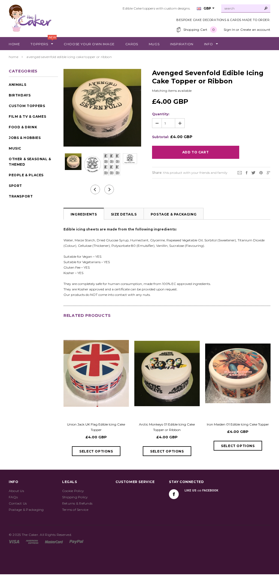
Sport (15, 186)
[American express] (32, 541)
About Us (16, 491)
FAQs (13, 497)
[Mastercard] (54, 541)
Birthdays (20, 95)
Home (13, 57)
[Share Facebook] (246, 172)
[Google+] (268, 172)
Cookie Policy (73, 491)
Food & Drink (23, 127)
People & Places (26, 175)
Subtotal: (160, 137)
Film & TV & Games (27, 116)
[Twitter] (253, 172)
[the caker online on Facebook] (174, 494)
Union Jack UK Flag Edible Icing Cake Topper (96, 427)
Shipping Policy (75, 497)
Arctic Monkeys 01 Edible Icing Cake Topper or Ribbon (167, 427)
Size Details (124, 214)
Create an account (255, 30)
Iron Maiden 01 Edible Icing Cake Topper (238, 424)
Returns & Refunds (77, 503)
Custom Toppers (27, 106)
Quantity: (160, 114)
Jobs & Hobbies (25, 138)
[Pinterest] (261, 172)
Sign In (229, 30)
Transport (21, 196)
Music (15, 148)
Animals (17, 85)
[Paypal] (76, 541)
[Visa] (14, 541)
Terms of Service (75, 510)
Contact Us (18, 503)
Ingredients (84, 214)
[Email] (240, 172)
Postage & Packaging (173, 214)
